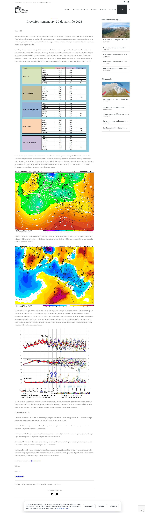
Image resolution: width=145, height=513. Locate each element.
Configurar (113, 506)
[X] (128, 2)
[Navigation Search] (128, 9)
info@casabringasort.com (45, 2)
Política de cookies (63, 508)
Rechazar (101, 506)
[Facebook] (124, 2)
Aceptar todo (89, 506)
